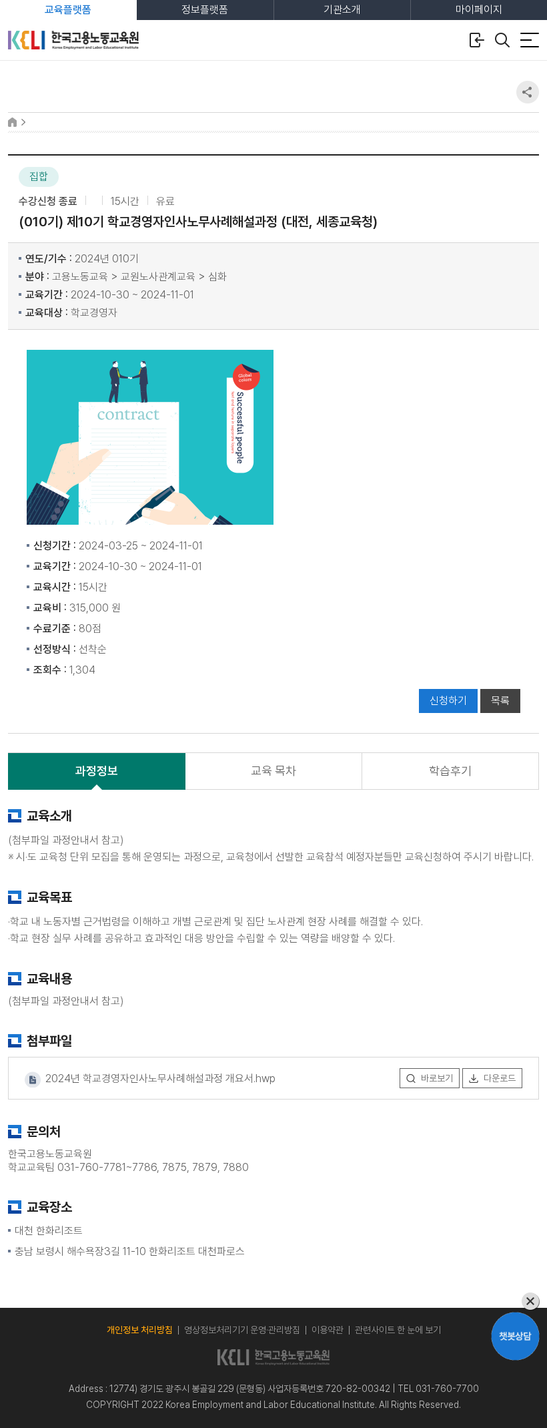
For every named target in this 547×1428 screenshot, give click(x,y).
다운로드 (500, 1078)
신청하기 (448, 700)
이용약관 (328, 1330)
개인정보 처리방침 (140, 1330)
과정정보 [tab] (96, 771)
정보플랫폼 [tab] (204, 9)
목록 (500, 700)
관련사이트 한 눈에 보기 (398, 1330)
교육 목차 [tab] (273, 771)
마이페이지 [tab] (479, 9)
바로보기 (437, 1078)
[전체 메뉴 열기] (529, 40)
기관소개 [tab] (342, 9)
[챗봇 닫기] (515, 1301)
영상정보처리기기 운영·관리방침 (242, 1330)
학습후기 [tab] (450, 771)
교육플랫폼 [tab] (68, 9)
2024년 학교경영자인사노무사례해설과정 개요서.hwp (159, 1079)
